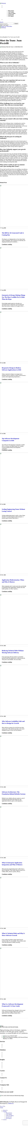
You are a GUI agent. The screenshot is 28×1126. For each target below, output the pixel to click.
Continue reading (7, 244)
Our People (5, 1089)
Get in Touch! (6, 1080)
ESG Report (11, 16)
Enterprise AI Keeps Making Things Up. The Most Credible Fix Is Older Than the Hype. (13, 297)
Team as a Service (7, 1044)
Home (1, 37)
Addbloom (11, 1103)
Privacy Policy (2, 1106)
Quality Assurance (7, 1055)
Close (1, 1107)
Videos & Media (6, 1065)
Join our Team (6, 1075)
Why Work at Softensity (8, 1073)
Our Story (5, 1087)
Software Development (8, 1052)
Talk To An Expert (4, 25)
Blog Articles (6, 1062)
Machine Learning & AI (8, 1056)
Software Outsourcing (7, 1045)
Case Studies (5, 1063)
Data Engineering (6, 1054)
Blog (4, 37)
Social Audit (5, 1066)
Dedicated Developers (7, 1047)
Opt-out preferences (7, 1082)
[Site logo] (3, 3)
